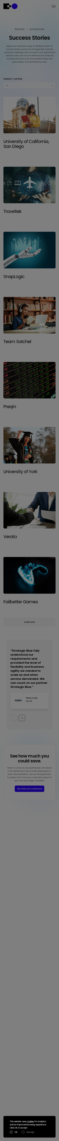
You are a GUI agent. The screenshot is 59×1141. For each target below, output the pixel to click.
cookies (30, 1121)
